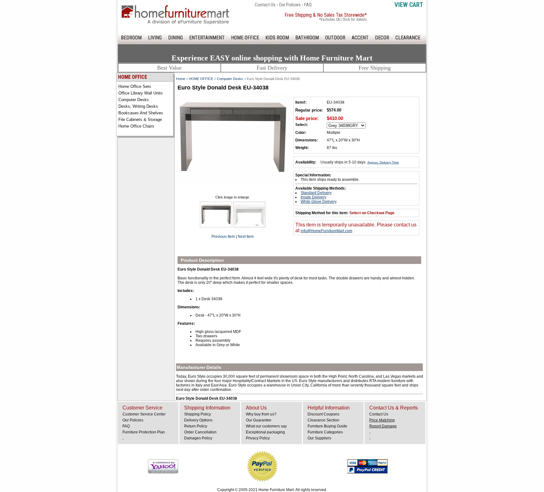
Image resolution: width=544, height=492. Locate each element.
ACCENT (360, 38)
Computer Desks (133, 99)
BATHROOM (307, 38)
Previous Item (223, 236)
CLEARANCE (407, 38)
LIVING (155, 38)
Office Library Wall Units (140, 93)
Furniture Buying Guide (327, 426)
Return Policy (195, 426)
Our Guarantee (258, 420)
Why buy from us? (261, 414)
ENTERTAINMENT (207, 38)
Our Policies (290, 5)
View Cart (408, 5)
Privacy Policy (258, 438)
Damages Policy (198, 438)
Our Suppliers (319, 438)
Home (180, 79)
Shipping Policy (197, 414)
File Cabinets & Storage (140, 119)
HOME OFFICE (245, 38)
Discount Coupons (323, 414)
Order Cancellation (200, 432)
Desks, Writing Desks (138, 106)
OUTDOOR (335, 38)
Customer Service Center (144, 414)
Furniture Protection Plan (143, 432)
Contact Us (265, 5)
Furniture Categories (325, 432)
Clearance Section (323, 420)
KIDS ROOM (277, 38)
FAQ (308, 5)
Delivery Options (198, 420)
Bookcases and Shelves (140, 113)
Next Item (246, 236)
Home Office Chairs (136, 126)
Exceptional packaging (265, 432)
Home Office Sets (134, 86)
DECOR (382, 38)
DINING (175, 38)
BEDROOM (131, 38)
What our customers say (266, 426)
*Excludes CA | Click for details (343, 19)
